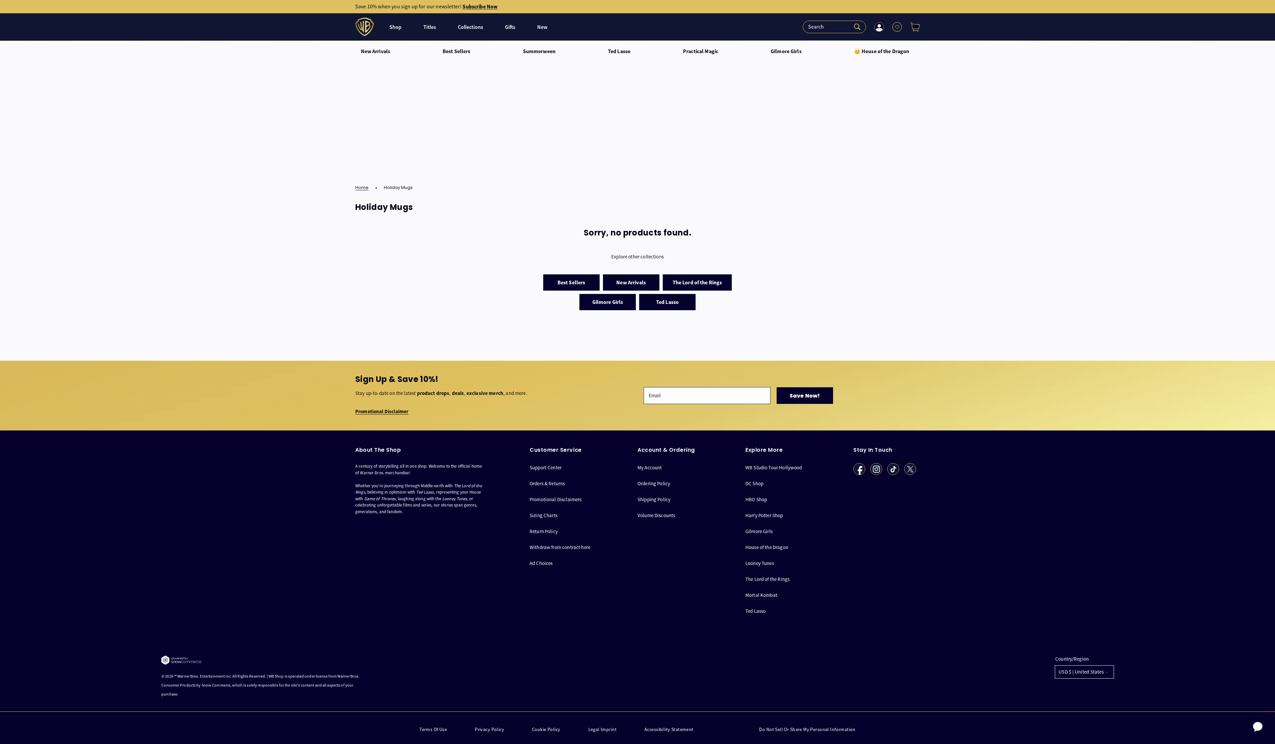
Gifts (510, 27)
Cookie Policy (546, 729)
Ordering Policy (654, 483)
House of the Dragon (766, 547)
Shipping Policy (654, 499)
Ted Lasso (619, 51)
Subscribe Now (480, 6)
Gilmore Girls (786, 51)
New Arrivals (375, 51)
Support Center (545, 468)
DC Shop (754, 483)
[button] (912, 27)
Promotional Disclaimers (555, 499)
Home (362, 187)
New (542, 27)
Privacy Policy (489, 729)
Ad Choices (541, 563)
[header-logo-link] (365, 27)
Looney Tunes (759, 563)
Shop (395, 27)
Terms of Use (433, 729)
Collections (470, 27)
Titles (429, 27)
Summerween (539, 51)
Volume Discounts (656, 515)
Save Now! (805, 396)
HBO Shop (756, 499)
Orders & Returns (547, 483)
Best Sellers (456, 51)
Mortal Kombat (761, 595)
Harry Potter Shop (764, 515)
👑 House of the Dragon (881, 51)
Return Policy (544, 531)
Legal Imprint (602, 729)
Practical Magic (700, 51)
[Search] (834, 27)
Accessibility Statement (669, 729)
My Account (650, 468)
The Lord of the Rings (767, 579)
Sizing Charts (543, 515)
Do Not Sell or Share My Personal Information (807, 729)
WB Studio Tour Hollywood (773, 468)
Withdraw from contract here (560, 547)
